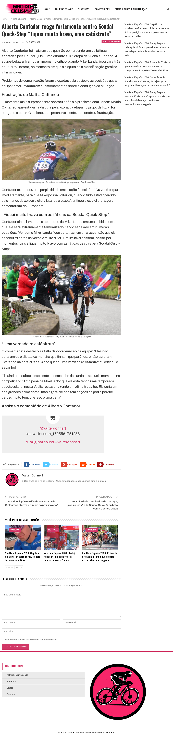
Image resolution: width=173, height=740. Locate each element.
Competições (102, 9)
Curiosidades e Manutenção (131, 9)
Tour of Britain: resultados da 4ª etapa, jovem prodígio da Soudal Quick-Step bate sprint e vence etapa (92, 505)
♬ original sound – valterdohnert (52, 442)
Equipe (10, 688)
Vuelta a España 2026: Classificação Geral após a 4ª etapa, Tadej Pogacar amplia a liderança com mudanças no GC (147, 81)
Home (47, 9)
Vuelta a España (111, 41)
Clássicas (84, 9)
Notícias (15, 530)
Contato (11, 694)
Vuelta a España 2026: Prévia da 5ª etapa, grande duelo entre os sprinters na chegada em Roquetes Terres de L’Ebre (148, 66)
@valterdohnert (53, 428)
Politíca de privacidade (17, 675)
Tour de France (64, 9)
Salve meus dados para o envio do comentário (31, 639)
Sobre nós (11, 681)
